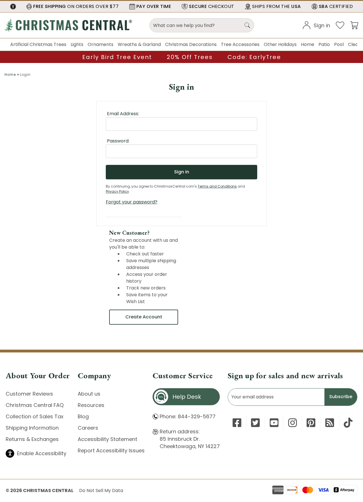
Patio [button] (324, 44)
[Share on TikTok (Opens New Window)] (348, 422)
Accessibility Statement (107, 439)
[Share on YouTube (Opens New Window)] (274, 422)
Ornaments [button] (100, 44)
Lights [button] (77, 44)
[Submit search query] (247, 25)
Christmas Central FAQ (35, 405)
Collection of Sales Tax (35, 416)
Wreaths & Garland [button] (139, 44)
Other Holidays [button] (280, 44)
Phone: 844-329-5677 (188, 416)
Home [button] (307, 44)
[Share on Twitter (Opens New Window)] (255, 422)
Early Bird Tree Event (117, 57)
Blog (83, 416)
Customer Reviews (29, 393)
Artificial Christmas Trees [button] (38, 44)
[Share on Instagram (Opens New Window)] (292, 422)
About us (89, 393)
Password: (118, 141)
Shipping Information (32, 427)
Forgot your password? (131, 202)
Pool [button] (339, 44)
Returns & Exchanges (32, 439)
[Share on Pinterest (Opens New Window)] (311, 422)
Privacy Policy (117, 191)
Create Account (143, 317)
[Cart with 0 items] (354, 24)
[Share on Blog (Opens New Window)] (330, 422)
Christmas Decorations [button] (191, 44)
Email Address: (123, 113)
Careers (88, 427)
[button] (13, 6)
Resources (91, 405)
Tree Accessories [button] (240, 44)
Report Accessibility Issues (111, 450)
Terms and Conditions (217, 186)
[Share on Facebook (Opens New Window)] (237, 422)
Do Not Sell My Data (101, 490)
